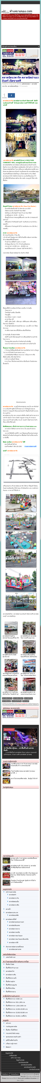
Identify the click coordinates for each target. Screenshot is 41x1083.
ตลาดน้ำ (8, 909)
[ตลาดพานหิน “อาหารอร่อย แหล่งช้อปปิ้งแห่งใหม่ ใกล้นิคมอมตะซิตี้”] (6, 863)
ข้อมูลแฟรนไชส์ (9, 1053)
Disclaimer (33, 1078)
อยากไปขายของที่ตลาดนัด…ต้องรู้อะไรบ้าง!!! (24, 778)
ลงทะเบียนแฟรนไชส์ (23, 1062)
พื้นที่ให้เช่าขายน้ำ (11, 978)
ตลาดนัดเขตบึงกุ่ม (13, 86)
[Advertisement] (20, 32)
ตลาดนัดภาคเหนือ (14, 932)
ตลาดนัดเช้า (12, 895)
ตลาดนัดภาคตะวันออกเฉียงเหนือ (18, 939)
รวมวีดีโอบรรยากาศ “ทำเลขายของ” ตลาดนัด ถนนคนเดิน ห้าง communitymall (24, 764)
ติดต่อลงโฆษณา (15, 1074)
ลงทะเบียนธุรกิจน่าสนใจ (30, 1067)
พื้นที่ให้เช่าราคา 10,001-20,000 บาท (17, 1009)
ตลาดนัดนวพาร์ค (7, 698)
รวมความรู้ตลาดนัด (10, 761)
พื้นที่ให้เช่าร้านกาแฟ (12, 968)
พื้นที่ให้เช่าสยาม (11, 992)
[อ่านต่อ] (29, 754)
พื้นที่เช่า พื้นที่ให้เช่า (12, 1030)
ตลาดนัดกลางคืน (14, 905)
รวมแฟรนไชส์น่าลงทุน (12, 1033)
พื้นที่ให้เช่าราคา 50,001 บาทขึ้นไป (16, 1016)
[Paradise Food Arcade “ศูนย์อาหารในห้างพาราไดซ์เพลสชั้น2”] (6, 885)
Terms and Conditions (24, 1078)
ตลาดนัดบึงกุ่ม (28, 698)
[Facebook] (11, 95)
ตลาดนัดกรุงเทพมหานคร (16, 922)
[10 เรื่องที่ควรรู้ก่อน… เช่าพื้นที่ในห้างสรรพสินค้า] (21, 746)
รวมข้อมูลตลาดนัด (11, 1026)
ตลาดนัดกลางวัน (14, 898)
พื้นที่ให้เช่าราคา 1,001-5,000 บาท (16, 1006)
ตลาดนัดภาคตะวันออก (15, 936)
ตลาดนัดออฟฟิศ (14, 915)
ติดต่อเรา (8, 1047)
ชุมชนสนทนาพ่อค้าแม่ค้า (13, 1037)
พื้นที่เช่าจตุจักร (10, 981)
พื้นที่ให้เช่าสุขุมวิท (11, 985)
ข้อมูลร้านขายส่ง (20, 1060)
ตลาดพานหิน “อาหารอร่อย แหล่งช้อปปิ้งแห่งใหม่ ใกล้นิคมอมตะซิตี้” (24, 859)
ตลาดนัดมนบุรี (7, 701)
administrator (26, 84)
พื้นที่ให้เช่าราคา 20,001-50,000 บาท (17, 1012)
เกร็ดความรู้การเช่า (11, 1043)
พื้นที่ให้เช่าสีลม (10, 988)
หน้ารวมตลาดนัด (11, 892)
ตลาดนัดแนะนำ (8, 855)
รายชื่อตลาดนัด (13, 1055)
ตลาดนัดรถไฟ (10, 971)
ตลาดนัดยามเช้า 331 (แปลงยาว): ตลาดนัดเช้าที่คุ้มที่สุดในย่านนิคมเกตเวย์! (23, 866)
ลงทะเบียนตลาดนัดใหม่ (26, 1065)
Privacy (4, 1078)
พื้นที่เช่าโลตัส (10, 964)
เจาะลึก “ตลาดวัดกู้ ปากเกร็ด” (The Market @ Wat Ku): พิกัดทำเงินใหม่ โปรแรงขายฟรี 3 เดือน (24, 875)
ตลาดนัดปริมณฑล (14, 925)
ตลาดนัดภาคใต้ (13, 942)
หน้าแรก (8, 1023)
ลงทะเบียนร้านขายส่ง (34, 1069)
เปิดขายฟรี (26, 701)
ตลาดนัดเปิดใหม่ (16, 701)
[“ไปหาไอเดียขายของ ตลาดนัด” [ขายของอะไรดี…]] (6, 775)
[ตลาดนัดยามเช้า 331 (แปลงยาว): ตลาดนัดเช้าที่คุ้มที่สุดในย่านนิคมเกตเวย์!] (6, 870)
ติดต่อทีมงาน (5, 1074)
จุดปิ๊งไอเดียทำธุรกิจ (12, 1040)
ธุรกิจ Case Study (15, 1058)
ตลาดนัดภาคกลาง (14, 929)
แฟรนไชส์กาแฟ (10, 957)
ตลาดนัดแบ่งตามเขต (15, 949)
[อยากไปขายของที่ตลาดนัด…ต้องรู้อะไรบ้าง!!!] (6, 783)
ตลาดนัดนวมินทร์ (18, 698)
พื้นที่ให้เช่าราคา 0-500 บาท (14, 999)
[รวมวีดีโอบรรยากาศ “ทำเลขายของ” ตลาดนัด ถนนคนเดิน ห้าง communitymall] (6, 768)
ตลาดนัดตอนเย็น (14, 901)
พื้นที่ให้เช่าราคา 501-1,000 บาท (15, 1002)
